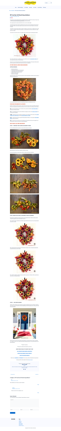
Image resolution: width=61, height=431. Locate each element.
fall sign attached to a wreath (26, 115)
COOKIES (20, 422)
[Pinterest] (14, 419)
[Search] (51, 3)
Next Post (37, 374)
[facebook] (23, 369)
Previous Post (12, 374)
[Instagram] (13, 419)
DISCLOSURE (21, 424)
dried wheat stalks (34, 108)
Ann (11, 379)
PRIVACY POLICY (21, 425)
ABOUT (20, 420)
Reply (38, 384)
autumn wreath (34, 111)
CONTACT (20, 421)
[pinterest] (25, 369)
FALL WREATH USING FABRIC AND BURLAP (24, 351)
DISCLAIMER (21, 423)
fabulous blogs (30, 359)
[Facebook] (10, 17)
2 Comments (12, 16)
